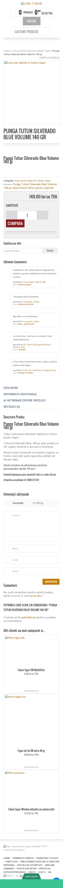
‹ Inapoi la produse (49, 57)
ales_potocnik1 (26, 323)
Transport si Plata (31, 302)
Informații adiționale (20, 394)
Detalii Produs (31, 691)
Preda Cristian (25, 372)
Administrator (26, 304)
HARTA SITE (12, 861)
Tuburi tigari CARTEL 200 (34, 282)
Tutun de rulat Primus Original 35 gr (39, 370)
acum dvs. (36, 595)
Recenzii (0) (12, 407)
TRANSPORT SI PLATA (47, 858)
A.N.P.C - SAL (45, 872)
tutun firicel (19, 187)
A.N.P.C (32, 872)
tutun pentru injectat (41, 187)
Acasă (7, 50)
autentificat (28, 617)
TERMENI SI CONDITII (23, 858)
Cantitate (12, 205)
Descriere (11, 388)
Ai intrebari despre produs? (25, 400)
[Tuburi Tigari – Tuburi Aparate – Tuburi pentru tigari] (31, 3)
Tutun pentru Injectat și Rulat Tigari (31, 50)
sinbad (21, 349)
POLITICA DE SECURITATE (29, 865)
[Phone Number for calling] (31, 883)
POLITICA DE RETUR (26, 868)
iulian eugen (24, 284)
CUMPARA (15, 223)
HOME (7, 858)
